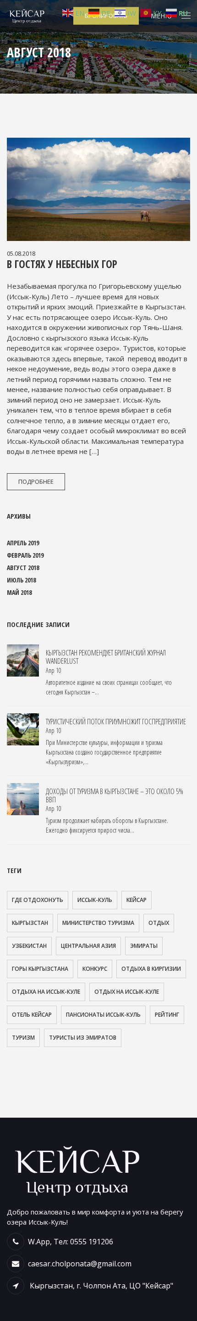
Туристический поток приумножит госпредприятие (116, 721)
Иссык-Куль (94, 900)
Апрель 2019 (23, 542)
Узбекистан (29, 946)
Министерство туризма (98, 923)
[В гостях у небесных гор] (98, 189)
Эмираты (144, 946)
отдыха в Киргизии (151, 969)
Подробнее (36, 481)
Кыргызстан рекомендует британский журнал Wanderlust (106, 657)
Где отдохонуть (37, 900)
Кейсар (136, 900)
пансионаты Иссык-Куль (103, 1015)
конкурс (94, 969)
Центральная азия (88, 946)
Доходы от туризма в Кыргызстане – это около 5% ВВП (114, 795)
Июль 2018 (21, 580)
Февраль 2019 (25, 555)
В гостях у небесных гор (62, 264)
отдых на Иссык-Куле (126, 992)
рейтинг (167, 1015)
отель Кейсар (32, 1015)
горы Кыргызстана (40, 969)
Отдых (158, 923)
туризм (23, 1037)
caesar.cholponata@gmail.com (79, 1264)
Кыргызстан (30, 923)
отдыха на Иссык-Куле (46, 992)
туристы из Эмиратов (82, 1037)
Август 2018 (23, 567)
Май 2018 (19, 592)
